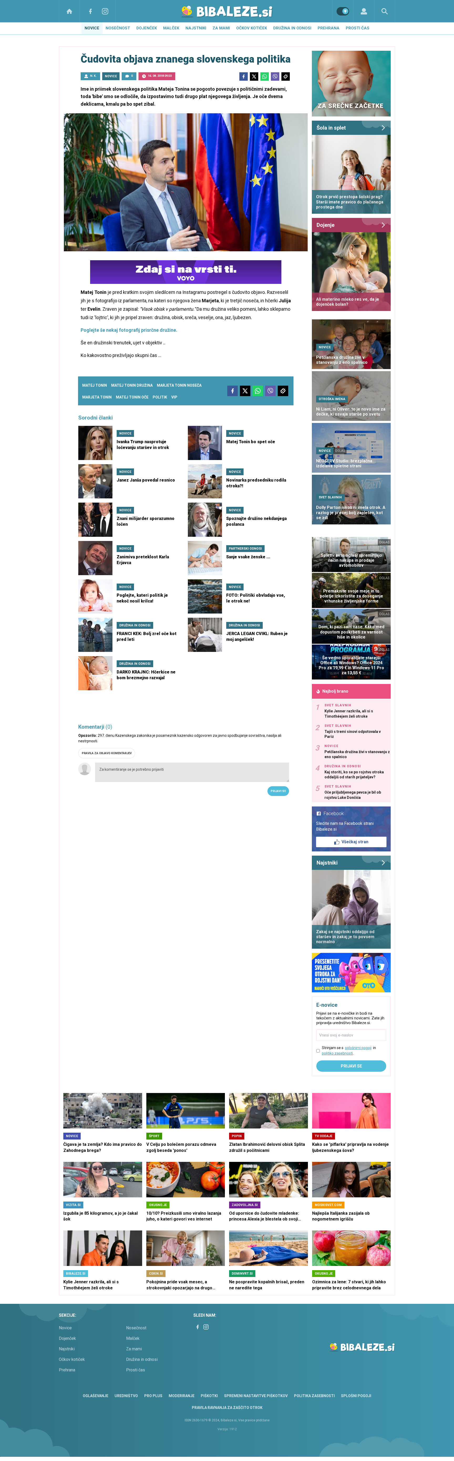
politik (160, 397)
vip (174, 397)
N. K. (93, 76)
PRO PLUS (153, 1396)
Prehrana (328, 28)
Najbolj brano (335, 691)
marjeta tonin (97, 397)
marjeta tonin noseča (179, 385)
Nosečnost (118, 28)
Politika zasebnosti (314, 1396)
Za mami (221, 28)
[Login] (363, 11)
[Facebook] (90, 11)
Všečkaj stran (355, 841)
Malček (171, 28)
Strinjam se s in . (349, 1050)
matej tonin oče (132, 397)
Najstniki (195, 28)
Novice (92, 28)
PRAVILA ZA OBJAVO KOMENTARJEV (107, 753)
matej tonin (94, 385)
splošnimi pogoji (358, 1048)
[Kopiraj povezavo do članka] (285, 76)
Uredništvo (126, 1396)
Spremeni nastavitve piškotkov (256, 1396)
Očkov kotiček (251, 28)
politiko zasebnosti (337, 1053)
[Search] (384, 11)
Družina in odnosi (292, 28)
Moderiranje (181, 1396)
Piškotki (209, 1396)
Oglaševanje (95, 1396)
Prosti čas (357, 28)
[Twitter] (254, 76)
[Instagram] (105, 11)
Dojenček (146, 28)
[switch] (343, 11)
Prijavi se (278, 791)
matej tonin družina (132, 385)
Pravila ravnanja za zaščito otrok (227, 1408)
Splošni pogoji (356, 1396)
